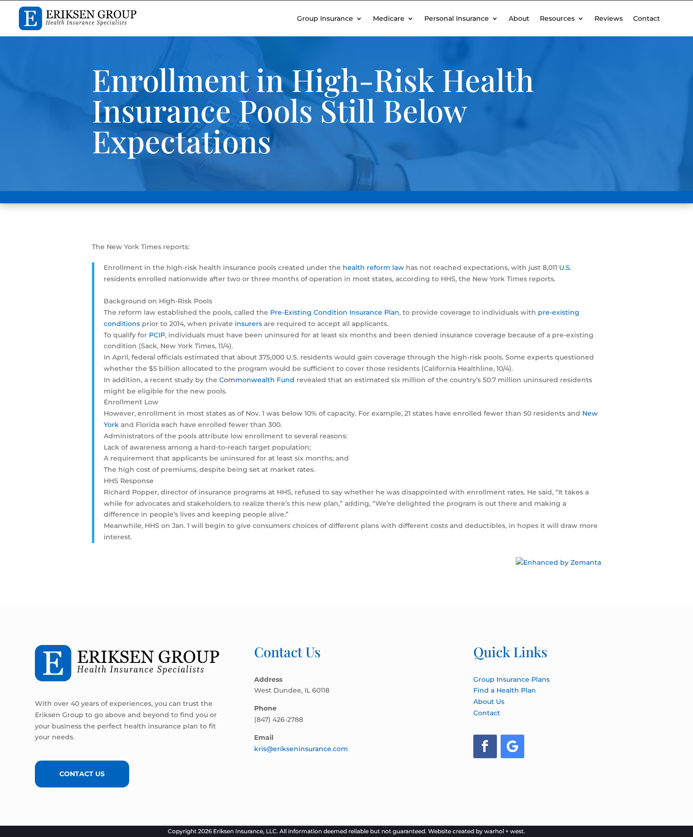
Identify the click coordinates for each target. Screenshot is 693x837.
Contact (646, 18)
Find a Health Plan (504, 690)
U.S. (565, 267)
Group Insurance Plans (511, 679)
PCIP (157, 335)
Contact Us (82, 774)
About (519, 18)
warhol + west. (504, 831)
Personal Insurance (456, 18)
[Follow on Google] (512, 746)
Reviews (608, 18)
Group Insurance (325, 18)
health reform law (373, 267)
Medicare (388, 18)
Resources (557, 18)
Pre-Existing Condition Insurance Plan (334, 312)
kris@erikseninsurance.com (301, 749)
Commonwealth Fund (257, 380)
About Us (488, 701)
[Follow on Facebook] (485, 746)
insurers (248, 323)
